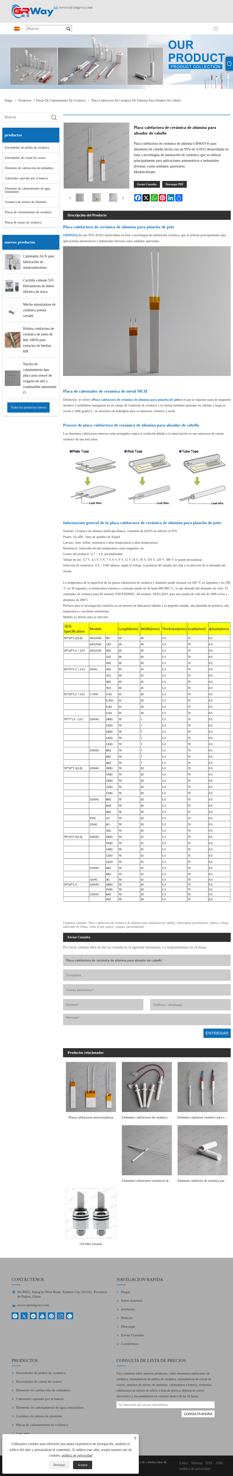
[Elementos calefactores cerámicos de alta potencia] (147, 1149)
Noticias (127, 1318)
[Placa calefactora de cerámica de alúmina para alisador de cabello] (79, 198)
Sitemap (197, 1463)
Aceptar (83, 1465)
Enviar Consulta (147, 184)
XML (219, 1463)
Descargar (128, 1326)
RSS (209, 1463)
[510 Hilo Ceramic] (91, 1212)
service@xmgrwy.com (76, 7)
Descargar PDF (174, 184)
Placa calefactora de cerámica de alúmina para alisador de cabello (136, 100)
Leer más (22, 1433)
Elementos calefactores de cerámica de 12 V (148, 1117)
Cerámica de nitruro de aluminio (26, 202)
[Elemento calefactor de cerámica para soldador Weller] (203, 1149)
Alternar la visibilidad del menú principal (216, 28)
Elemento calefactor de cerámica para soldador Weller (203, 1180)
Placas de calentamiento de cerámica (61, 100)
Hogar (9, 100)
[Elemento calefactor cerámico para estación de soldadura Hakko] (203, 1086)
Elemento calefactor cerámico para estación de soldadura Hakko (203, 1117)
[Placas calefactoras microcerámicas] (91, 1086)
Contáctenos (130, 1344)
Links (184, 1463)
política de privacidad (77, 1455)
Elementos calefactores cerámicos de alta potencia (148, 1180)
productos (24, 100)
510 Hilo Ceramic (90, 1244)
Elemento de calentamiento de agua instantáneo (27, 190)
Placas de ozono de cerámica (23, 222)
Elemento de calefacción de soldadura (29, 168)
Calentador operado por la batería (26, 178)
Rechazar (59, 1465)
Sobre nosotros (131, 1300)
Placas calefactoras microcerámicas (90, 1117)
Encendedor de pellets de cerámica (27, 147)
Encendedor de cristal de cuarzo (25, 158)
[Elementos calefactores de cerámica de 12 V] (147, 1086)
